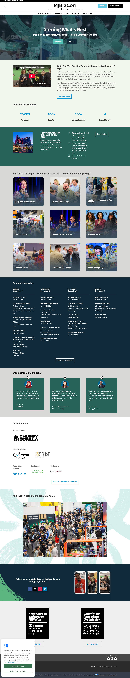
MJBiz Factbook (17, 0)
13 (73, 553)
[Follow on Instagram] (40, 589)
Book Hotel (101, 134)
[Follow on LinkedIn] (45, 589)
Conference (56, 13)
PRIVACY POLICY (111, 675)
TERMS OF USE (102, 675)
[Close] (32, 642)
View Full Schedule (65, 361)
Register (58, 41)
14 (74, 553)
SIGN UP (37, 644)
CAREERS (40, 675)
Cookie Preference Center (18, 671)
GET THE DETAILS (92, 644)
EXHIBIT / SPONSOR (115, 6)
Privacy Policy (10, 662)
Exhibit (66, 13)
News (90, 13)
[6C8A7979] (65, 556)
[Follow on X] (35, 589)
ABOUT (35, 675)
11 (70, 553)
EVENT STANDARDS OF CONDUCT (72, 675)
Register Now (64, 96)
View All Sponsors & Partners (65, 482)
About (40, 13)
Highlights (75, 13)
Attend (47, 13)
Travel (83, 13)
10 (68, 553)
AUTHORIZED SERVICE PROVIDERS (53, 675)
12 (71, 553)
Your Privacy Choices (88, 675)
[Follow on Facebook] (30, 589)
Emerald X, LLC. (100, 667)
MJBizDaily (6, 0)
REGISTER (102, 6)
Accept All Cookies (18, 666)
